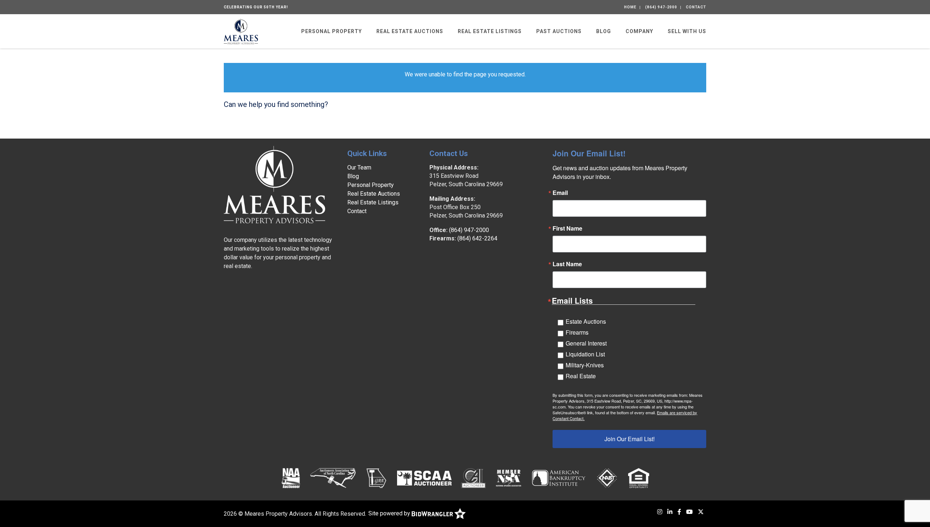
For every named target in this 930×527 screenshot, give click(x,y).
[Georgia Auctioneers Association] (376, 478)
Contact (696, 7)
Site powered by (390, 513)
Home (630, 7)
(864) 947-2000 (661, 7)
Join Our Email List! (629, 439)
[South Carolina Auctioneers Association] (424, 478)
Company (639, 31)
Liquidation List (585, 354)
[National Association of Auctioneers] (291, 478)
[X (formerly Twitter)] (701, 511)
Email (560, 193)
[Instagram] (659, 511)
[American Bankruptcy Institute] (558, 478)
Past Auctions (559, 31)
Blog (603, 31)
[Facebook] (679, 511)
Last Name (567, 264)
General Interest (586, 343)
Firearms (577, 332)
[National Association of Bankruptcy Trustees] (607, 478)
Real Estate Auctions (409, 31)
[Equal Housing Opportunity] (638, 478)
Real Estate (581, 376)
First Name (567, 228)
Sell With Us (687, 31)
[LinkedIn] (669, 511)
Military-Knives (585, 365)
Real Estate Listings (490, 31)
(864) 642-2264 (477, 238)
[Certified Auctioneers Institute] (473, 478)
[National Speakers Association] (508, 478)
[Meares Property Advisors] (241, 31)
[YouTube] (689, 511)
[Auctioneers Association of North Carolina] (333, 478)
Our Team (359, 167)
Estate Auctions (586, 321)
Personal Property (331, 31)
